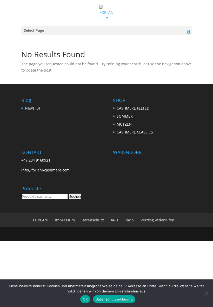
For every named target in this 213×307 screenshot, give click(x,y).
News (30, 108)
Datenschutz (93, 220)
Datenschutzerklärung (114, 299)
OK (85, 299)
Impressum (65, 220)
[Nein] (206, 293)
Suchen (75, 196)
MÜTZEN (124, 124)
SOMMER (125, 116)
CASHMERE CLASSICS (135, 132)
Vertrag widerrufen (157, 220)
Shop (129, 220)
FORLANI (40, 220)
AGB (114, 220)
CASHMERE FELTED (133, 108)
